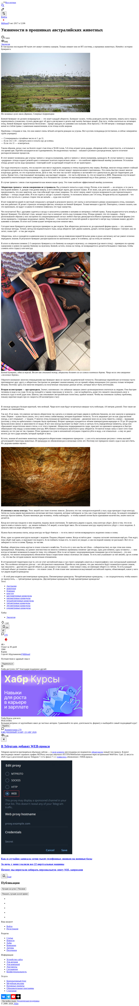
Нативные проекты (15, 986)
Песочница (12, 950)
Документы (12, 967)
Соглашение (12, 969)
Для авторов (12, 962)
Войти (9, 926)
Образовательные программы (20, 988)
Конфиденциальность (17, 972)
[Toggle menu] (2, 3)
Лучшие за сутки (9, 889)
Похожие (21, 889)
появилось (62, 757)
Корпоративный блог (16, 981)
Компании (11, 945)
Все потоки (10, 2)
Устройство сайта (15, 959)
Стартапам (11, 991)
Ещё (9, 877)
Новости (11, 940)
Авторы (10, 948)
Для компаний (13, 964)
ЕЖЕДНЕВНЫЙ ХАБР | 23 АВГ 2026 (19, 732)
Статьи (10, 938)
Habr (16, 1003)
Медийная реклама (15, 983)
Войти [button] (4, 17)
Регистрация (12, 929)
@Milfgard (25, 654)
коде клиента (58, 752)
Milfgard (5, 23)
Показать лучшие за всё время (15, 894)
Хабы (9, 943)
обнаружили (97, 752)
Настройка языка (9, 1001)
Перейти (5, 726)
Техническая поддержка (28, 1001)
